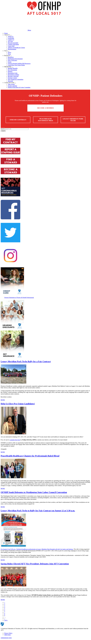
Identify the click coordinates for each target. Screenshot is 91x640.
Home (6, 33)
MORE (3, 400)
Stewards (10, 81)
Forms (9, 62)
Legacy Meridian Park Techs (73, 120)
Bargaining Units (12, 73)
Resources (11, 57)
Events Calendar (12, 86)
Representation (12, 49)
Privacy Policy (8, 633)
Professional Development (15, 58)
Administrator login (6, 637)
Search (3, 129)
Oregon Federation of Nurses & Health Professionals (19, 297)
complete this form (15, 440)
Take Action (11, 84)
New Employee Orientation (15, 79)
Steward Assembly (13, 43)
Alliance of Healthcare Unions (16, 47)
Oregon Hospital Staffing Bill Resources (19, 63)
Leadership (11, 38)
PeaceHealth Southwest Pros (45, 120)
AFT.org (10, 41)
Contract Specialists (13, 44)
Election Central (12, 78)
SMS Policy (7, 634)
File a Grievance (12, 60)
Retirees (10, 71)
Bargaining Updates (13, 74)
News (9, 52)
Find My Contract (18, 120)
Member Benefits (13, 68)
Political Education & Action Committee (19, 87)
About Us (10, 36)
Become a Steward (13, 76)
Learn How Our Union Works (16, 65)
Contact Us (11, 39)
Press (9, 54)
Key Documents (12, 70)
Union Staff (11, 46)
